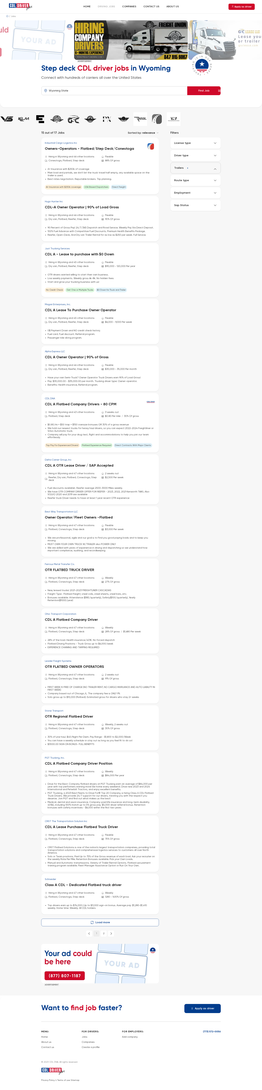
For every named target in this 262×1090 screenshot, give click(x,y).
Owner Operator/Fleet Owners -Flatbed (79, 517)
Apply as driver (243, 7)
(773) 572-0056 (212, 1032)
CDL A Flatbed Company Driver (71, 620)
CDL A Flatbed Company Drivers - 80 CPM (80, 404)
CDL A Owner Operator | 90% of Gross (77, 357)
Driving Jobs (106, 6)
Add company (130, 1037)
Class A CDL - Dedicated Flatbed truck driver (83, 885)
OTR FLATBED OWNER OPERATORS (74, 667)
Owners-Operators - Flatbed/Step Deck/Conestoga (89, 149)
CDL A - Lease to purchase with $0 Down (79, 254)
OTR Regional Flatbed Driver (69, 716)
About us (172, 6)
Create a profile (91, 1047)
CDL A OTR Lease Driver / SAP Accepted (79, 465)
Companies (129, 6)
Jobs (84, 1037)
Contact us (151, 6)
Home (87, 6)
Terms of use (63, 1080)
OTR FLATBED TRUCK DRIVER (69, 570)
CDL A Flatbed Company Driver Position (78, 763)
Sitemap (75, 1080)
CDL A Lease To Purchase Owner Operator (80, 310)
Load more (103, 922)
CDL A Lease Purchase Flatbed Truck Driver (81, 827)
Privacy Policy (48, 1080)
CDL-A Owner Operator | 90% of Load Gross (82, 207)
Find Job (204, 90)
